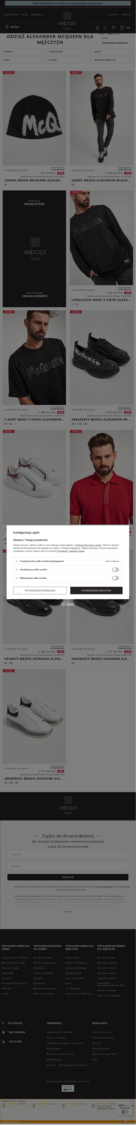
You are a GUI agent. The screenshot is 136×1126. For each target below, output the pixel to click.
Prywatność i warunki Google (70, 551)
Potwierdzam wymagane (40, 590)
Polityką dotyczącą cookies (88, 545)
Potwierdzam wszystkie (96, 590)
